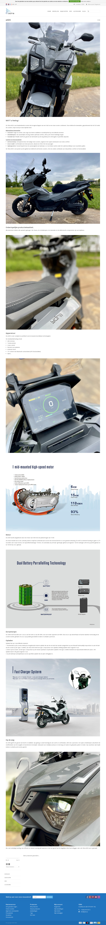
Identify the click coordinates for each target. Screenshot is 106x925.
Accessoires (77, 11)
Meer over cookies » (86, 1)
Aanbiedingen (33, 911)
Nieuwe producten (35, 909)
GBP (16, 4)
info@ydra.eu (84, 912)
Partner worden (10, 909)
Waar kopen (64, 11)
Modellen (55, 11)
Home (49, 11)
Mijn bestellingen (58, 909)
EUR (13, 4)
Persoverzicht (9, 917)
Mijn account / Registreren (94, 4)
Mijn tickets (57, 911)
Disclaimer (8, 915)
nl (6, 4)
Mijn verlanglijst (58, 913)
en (8, 4)
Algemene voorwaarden (12, 911)
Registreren (57, 906)
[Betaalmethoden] (80, 923)
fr (10, 4)
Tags (31, 913)
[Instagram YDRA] (99, 897)
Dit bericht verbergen (75, 1)
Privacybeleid (9, 913)
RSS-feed (32, 915)
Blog (84, 11)
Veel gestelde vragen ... (12, 906)
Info (70, 11)
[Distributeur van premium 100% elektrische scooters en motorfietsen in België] (12, 11)
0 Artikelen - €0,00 (80, 4)
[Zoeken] (88, 11)
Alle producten (34, 906)
